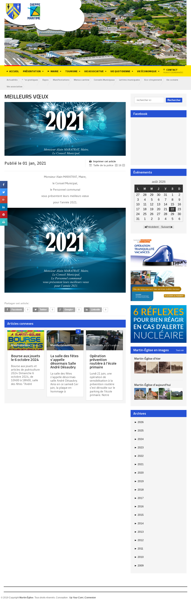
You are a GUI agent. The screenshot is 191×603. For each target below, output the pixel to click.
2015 (139, 514)
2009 (139, 565)
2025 (139, 430)
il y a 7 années (72, 345)
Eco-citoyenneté (153, 80)
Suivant (165, 226)
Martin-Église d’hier (147, 358)
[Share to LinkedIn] (3, 204)
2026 (139, 422)
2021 (139, 464)
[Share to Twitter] (3, 190)
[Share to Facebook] (3, 182)
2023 (139, 447)
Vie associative (14, 86)
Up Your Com (76, 597)
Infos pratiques (30, 80)
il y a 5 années (111, 345)
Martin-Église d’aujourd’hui (152, 385)
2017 (139, 498)
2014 (139, 523)
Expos (45, 80)
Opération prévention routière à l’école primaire (103, 361)
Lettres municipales (129, 80)
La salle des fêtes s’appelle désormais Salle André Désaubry (64, 361)
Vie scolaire (172, 80)
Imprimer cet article (104, 161)
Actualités (12, 80)
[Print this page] (3, 219)
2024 (139, 439)
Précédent (152, 226)
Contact (173, 71)
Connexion (90, 597)
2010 (139, 556)
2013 (139, 531)
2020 (139, 472)
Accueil (14, 71)
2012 (139, 540)
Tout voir (180, 350)
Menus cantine (81, 80)
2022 (139, 455)
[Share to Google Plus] (3, 197)
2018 (139, 489)
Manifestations (61, 80)
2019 (139, 481)
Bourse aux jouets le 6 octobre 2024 (25, 357)
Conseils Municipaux (104, 80)
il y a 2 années (32, 345)
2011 (138, 548)
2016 (139, 506)
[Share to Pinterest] (3, 212)
